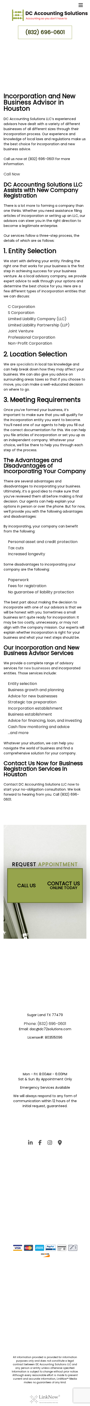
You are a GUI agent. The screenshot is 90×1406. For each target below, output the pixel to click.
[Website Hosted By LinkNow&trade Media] (45, 1396)
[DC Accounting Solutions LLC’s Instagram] (30, 1143)
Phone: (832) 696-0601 (45, 1023)
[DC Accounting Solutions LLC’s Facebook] (40, 1143)
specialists (25, 364)
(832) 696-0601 (45, 32)
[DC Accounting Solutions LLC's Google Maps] (59, 1143)
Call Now (12, 174)
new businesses (37, 668)
